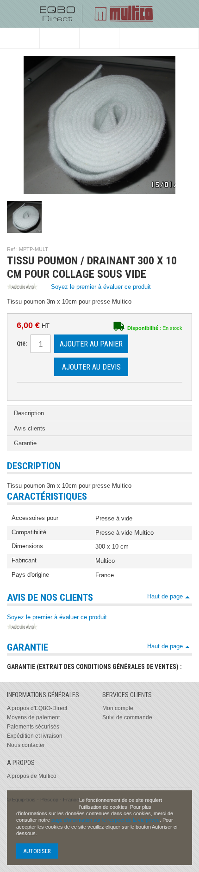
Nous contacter (26, 745)
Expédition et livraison (34, 736)
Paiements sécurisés (33, 726)
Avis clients (29, 428)
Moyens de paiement (33, 717)
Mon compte (117, 708)
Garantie (25, 443)
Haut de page (165, 596)
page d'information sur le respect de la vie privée (105, 820)
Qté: (22, 343)
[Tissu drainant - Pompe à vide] (24, 217)
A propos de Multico (31, 776)
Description (29, 413)
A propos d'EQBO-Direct (37, 708)
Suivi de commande (127, 717)
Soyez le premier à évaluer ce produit (101, 286)
